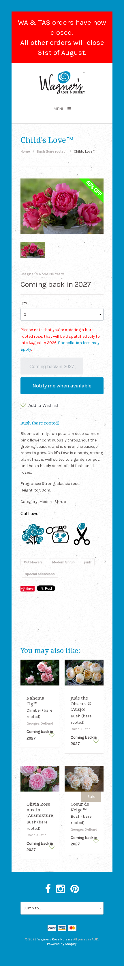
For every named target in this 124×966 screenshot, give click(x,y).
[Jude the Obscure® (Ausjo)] (84, 672)
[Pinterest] (74, 889)
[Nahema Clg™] (40, 672)
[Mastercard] (72, 928)
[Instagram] (60, 889)
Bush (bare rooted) (52, 151)
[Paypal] (52, 928)
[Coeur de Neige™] (84, 778)
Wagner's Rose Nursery (42, 274)
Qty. (24, 303)
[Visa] (62, 928)
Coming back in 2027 (51, 366)
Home (25, 151)
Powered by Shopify (61, 944)
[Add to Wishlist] (52, 735)
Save (29, 588)
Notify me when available (62, 386)
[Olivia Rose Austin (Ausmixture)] (40, 778)
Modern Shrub (63, 562)
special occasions (40, 574)
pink (87, 562)
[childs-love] (32, 250)
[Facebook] (48, 889)
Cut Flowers (33, 562)
